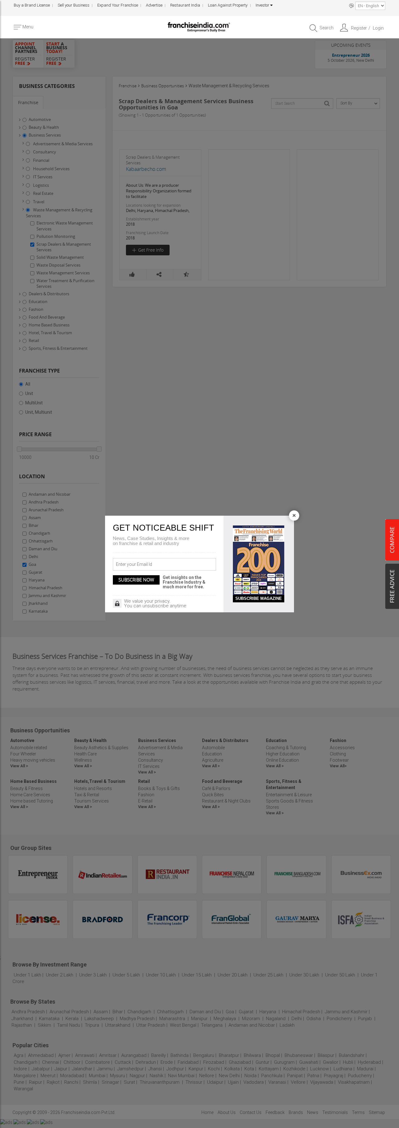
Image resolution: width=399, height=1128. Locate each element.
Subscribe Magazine (258, 598)
